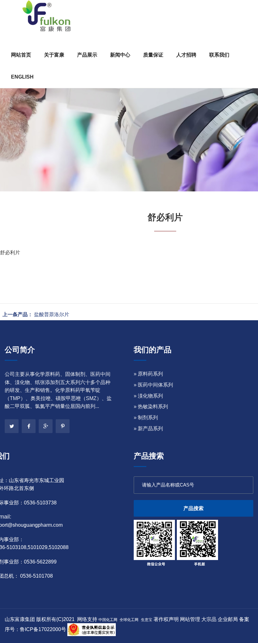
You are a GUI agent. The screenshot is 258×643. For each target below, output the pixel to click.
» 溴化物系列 (148, 395)
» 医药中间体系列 (153, 384)
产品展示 (87, 55)
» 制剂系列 (146, 417)
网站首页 (21, 55)
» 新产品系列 (148, 428)
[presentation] (13, 102)
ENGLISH (22, 77)
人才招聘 (186, 55)
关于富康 (54, 55)
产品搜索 (193, 508)
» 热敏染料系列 (151, 406)
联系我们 (219, 55)
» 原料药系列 (148, 373)
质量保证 (153, 55)
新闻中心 (120, 55)
